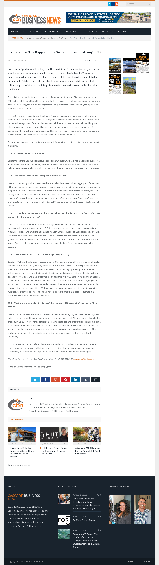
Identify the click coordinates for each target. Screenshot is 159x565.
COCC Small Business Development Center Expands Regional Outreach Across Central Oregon (86, 503)
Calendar (33, 31)
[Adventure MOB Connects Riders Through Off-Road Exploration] (87, 436)
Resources (89, 31)
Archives (106, 31)
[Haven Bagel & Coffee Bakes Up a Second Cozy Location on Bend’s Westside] (22, 436)
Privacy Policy (134, 561)
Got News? (122, 31)
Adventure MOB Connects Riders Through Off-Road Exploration (87, 451)
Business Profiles (93, 61)
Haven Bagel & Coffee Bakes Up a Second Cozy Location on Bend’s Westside (22, 452)
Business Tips (51, 31)
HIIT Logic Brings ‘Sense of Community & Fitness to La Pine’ (55, 451)
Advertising (71, 31)
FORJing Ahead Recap (84, 520)
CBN (12, 61)
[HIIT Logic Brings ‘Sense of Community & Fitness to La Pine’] (54, 436)
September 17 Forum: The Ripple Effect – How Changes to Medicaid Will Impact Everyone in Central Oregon (86, 540)
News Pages (15, 31)
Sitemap (147, 561)
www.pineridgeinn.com (83, 359)
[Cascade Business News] (37, 17)
